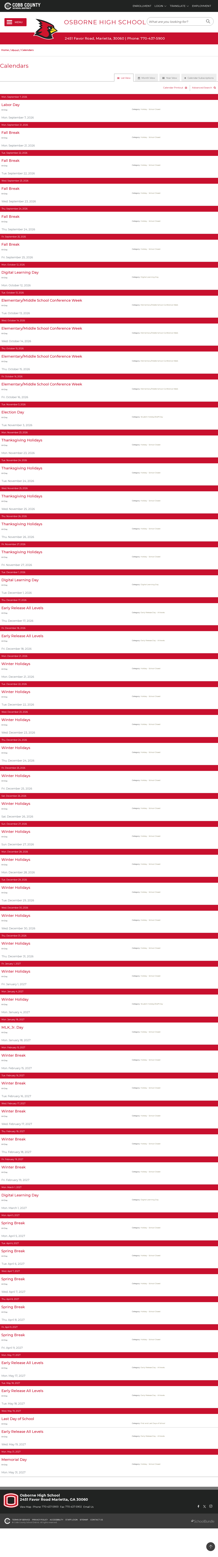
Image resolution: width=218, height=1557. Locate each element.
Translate (178, 5)
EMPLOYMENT (201, 5)
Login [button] (159, 5)
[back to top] (210, 1546)
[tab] (123, 77)
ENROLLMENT (142, 5)
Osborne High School (105, 22)
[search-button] (208, 21)
